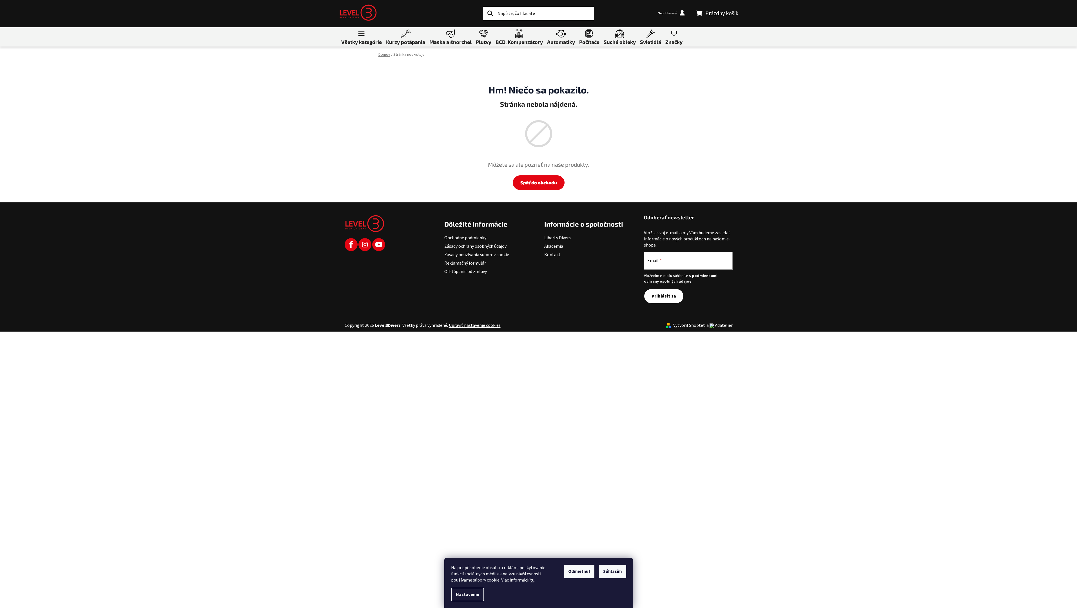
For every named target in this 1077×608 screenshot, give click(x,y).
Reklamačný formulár (465, 263)
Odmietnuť (579, 571)
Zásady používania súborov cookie (476, 255)
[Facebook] (351, 244)
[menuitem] (361, 36)
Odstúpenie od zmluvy (465, 272)
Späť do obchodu (538, 182)
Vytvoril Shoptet (689, 325)
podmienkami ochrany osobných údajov (680, 278)
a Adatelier (719, 325)
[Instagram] (364, 244)
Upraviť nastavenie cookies (475, 325)
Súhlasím (612, 571)
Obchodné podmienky (465, 238)
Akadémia (553, 246)
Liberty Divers (557, 238)
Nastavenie (467, 594)
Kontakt (552, 255)
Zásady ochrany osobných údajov (475, 246)
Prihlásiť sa (664, 296)
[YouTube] (378, 244)
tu (532, 580)
